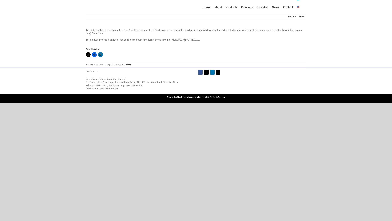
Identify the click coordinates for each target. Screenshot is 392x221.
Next (301, 16)
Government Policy (123, 64)
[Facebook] (200, 72)
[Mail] (218, 72)
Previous (291, 16)
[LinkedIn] (212, 72)
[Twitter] (206, 72)
